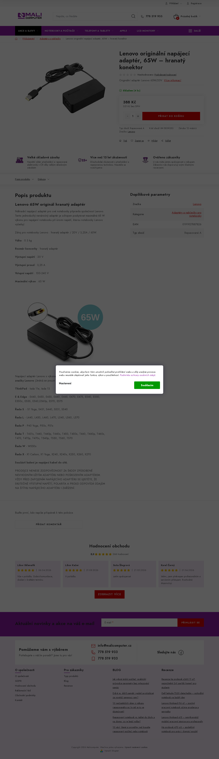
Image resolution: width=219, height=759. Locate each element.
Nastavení (65, 383)
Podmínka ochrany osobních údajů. (138, 375)
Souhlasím (147, 385)
